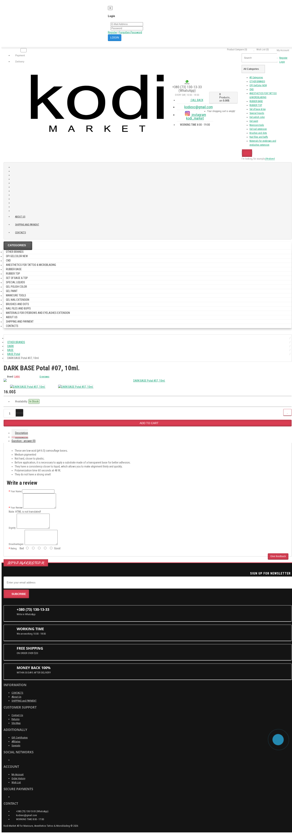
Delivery (19, 61)
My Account (18, 774)
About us (20, 216)
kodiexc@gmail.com (198, 107)
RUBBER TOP (255, 105)
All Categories (256, 77)
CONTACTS (17, 692)
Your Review (16, 507)
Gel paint (253, 121)
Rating (14, 548)
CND (251, 89)
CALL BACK (196, 100)
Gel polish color (257, 117)
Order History (18, 778)
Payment (20, 55)
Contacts (20, 232)
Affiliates (16, 741)
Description (21, 433)
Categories (17, 245)
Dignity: (12, 528)
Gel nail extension (258, 129)
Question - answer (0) (24, 440)
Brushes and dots (258, 133)
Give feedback (278, 556)
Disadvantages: (16, 544)
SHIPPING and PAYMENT (27, 224)
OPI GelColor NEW (258, 85)
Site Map (16, 723)
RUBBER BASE (256, 101)
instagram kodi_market (196, 116)
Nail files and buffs (258, 137)
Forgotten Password (130, 32)
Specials (16, 745)
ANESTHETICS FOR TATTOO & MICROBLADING (31, 264)
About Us (16, 696)
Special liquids (256, 113)
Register (112, 32)
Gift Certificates (20, 737)
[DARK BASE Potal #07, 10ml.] (148, 381)
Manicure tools (256, 125)
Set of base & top (257, 109)
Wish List (16, 782)
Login (282, 61)
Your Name (16, 491)
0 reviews (44, 376)
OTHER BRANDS (257, 81)
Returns (15, 719)
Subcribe (19, 594)
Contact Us (17, 715)
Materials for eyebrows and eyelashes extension (38, 312)
